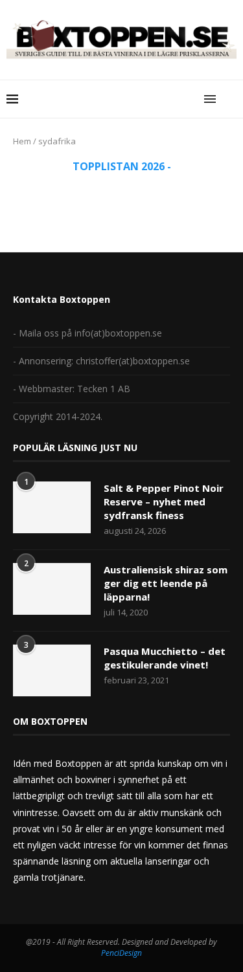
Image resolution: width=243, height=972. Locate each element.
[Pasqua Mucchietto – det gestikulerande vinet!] (52, 670)
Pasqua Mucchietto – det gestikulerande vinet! (165, 658)
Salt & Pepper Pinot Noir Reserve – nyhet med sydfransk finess (164, 501)
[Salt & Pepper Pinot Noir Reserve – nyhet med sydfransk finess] (52, 507)
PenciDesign (121, 952)
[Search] (230, 99)
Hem (22, 141)
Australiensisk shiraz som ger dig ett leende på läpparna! (165, 583)
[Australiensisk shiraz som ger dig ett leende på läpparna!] (52, 589)
